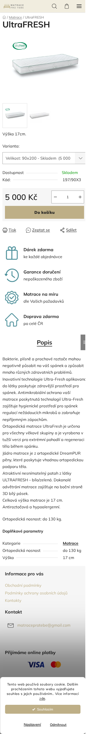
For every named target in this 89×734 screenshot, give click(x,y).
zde (42, 698)
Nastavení (32, 724)
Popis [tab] (44, 342)
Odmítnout (58, 724)
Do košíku (44, 212)
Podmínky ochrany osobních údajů (36, 592)
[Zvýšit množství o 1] (80, 197)
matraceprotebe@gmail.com (43, 625)
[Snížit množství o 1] (55, 197)
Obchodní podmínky (23, 585)
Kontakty (13, 600)
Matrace (70, 543)
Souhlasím (45, 709)
